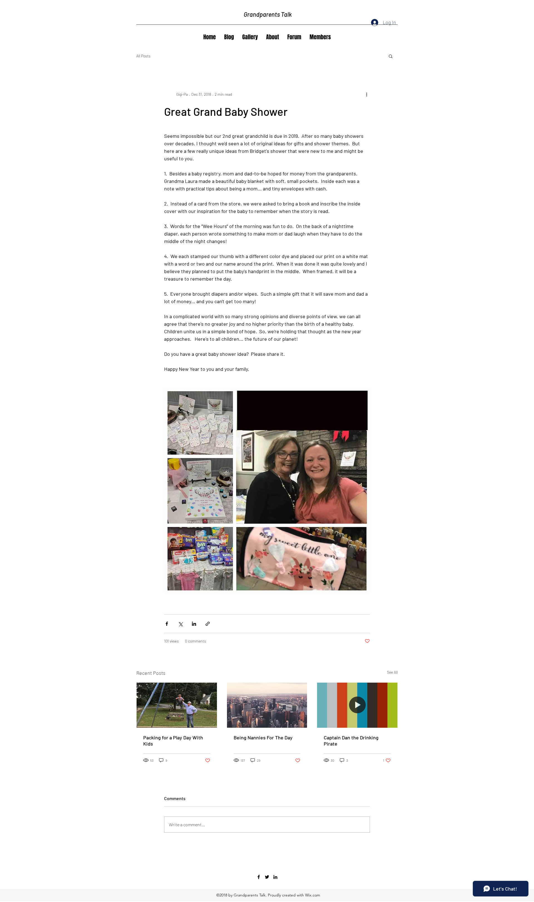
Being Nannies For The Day (263, 737)
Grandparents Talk (268, 14)
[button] (390, 56)
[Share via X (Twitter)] (180, 623)
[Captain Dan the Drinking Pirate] (357, 705)
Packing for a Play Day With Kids (173, 740)
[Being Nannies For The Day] (267, 705)
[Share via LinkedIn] (194, 623)
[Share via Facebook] (166, 623)
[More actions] (366, 94)
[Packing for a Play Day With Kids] (177, 705)
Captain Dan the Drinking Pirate (351, 740)
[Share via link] (207, 623)
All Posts (143, 55)
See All (392, 672)
